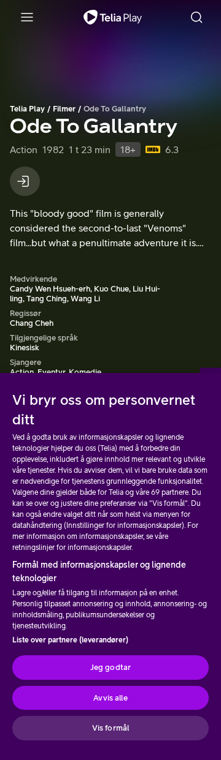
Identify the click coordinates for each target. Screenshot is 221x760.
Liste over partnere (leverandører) (70, 640)
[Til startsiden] (112, 17)
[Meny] (27, 17)
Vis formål (110, 727)
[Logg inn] (25, 181)
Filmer (64, 108)
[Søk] (196, 17)
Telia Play (27, 108)
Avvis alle (110, 697)
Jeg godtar (110, 667)
